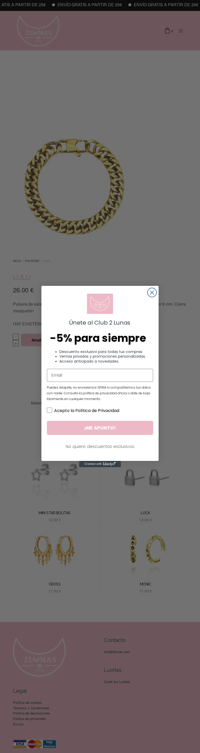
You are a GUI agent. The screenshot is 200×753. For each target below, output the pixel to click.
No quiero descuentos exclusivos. (100, 446)
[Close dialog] (152, 292)
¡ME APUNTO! (100, 427)
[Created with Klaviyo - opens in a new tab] (100, 464)
